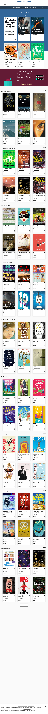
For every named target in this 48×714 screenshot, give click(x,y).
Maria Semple (21, 227)
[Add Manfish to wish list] (44, 543)
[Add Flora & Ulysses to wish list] (29, 372)
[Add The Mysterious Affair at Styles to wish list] (14, 315)
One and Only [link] (21, 397)
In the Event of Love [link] (22, 423)
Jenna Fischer (36, 482)
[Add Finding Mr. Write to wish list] (14, 402)
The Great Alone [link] (6, 195)
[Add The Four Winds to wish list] (29, 201)
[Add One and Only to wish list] (29, 402)
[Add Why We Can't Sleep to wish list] (14, 372)
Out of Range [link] (20, 282)
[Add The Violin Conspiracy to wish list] (29, 516)
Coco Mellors (6, 569)
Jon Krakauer (6, 139)
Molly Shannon (21, 596)
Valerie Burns (36, 284)
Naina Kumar (34, 62)
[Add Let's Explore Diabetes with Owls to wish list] (29, 459)
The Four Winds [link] (21, 195)
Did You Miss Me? (6, 548)
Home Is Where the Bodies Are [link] (8, 595)
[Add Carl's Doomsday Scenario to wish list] (44, 174)
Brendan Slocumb (22, 512)
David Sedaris (21, 455)
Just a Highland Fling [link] (35, 61)
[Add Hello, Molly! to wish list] (29, 600)
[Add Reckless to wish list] (44, 600)
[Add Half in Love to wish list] (44, 372)
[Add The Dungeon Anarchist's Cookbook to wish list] (44, 201)
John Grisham (21, 170)
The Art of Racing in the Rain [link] (38, 225)
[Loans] (44, 4)
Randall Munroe (6, 455)
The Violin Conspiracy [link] (22, 511)
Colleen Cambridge (37, 311)
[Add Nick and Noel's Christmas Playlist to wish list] (44, 402)
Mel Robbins (6, 170)
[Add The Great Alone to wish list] (14, 201)
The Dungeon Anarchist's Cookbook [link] (38, 195)
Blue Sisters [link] (5, 568)
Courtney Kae (21, 425)
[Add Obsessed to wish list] (44, 345)
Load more (24, 604)
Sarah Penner (21, 569)
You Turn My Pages (6, 377)
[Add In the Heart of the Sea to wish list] (29, 117)
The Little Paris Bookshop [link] (23, 252)
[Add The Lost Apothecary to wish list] (29, 574)
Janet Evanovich (21, 311)
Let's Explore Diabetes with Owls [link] (23, 454)
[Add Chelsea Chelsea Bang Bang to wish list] (14, 486)
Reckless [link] (35, 595)
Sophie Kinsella (6, 425)
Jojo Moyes (36, 425)
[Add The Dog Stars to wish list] (29, 40)
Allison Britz (36, 341)
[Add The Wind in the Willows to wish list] (14, 231)
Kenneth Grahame (7, 227)
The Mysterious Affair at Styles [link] (8, 309)
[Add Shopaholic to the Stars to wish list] (14, 429)
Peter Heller (21, 36)
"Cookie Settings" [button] (27, 709)
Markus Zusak (6, 113)
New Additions (24, 13)
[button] (16, 34)
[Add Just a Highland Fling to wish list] (42, 66)
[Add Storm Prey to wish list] (14, 288)
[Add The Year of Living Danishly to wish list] (44, 516)
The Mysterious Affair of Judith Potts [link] (10, 61)
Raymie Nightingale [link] (7, 340)
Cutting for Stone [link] (21, 138)
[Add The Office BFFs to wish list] (44, 486)
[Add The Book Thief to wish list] (14, 117)
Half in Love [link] (35, 366)
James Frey (21, 539)
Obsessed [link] (35, 340)
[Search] (1, 4)
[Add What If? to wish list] (14, 459)
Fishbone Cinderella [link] (22, 61)
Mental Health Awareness (8, 320)
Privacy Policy (31, 706)
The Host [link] (35, 138)
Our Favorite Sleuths (6, 262)
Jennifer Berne (36, 539)
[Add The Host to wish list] (44, 143)
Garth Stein (36, 227)
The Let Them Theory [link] (7, 168)
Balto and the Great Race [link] (8, 511)
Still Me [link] (34, 423)
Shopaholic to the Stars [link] (7, 423)
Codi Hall (35, 398)
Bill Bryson (36, 455)
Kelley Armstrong (7, 398)
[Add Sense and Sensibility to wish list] (14, 258)
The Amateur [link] (34, 34)
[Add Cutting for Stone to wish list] (29, 143)
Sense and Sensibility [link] (7, 252)
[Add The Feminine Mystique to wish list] (16, 40)
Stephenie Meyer (37, 139)
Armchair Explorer (6, 491)
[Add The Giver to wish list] (44, 117)
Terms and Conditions (22, 706)
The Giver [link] (35, 111)
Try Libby (13, 7)
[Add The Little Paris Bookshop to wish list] (29, 258)
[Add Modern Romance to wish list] (29, 486)
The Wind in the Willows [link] (8, 225)
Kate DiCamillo (6, 341)
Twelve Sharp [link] (20, 309)
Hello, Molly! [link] (20, 595)
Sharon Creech (6, 539)
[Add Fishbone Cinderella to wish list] (29, 66)
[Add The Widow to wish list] (29, 174)
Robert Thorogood (9, 62)
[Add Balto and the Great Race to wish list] (14, 516)
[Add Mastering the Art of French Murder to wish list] (44, 315)
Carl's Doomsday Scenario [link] (38, 168)
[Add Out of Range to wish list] (29, 288)
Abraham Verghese (22, 139)
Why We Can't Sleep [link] (7, 366)
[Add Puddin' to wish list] (44, 258)
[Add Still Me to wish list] (44, 429)
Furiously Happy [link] (21, 340)
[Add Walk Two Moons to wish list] (14, 543)
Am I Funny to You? (6, 434)
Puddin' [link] (34, 252)
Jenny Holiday (21, 398)
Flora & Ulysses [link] (21, 366)
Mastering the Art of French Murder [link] (38, 309)
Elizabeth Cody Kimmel (8, 512)
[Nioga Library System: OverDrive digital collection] (24, 1)
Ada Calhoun (6, 368)
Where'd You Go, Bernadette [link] (23, 225)
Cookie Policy (33, 710)
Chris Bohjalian (34, 36)
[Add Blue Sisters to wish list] (14, 574)
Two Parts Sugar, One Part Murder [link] (38, 282)
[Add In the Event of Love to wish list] (29, 429)
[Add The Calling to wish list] (29, 543)
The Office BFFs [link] (36, 480)
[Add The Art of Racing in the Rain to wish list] (44, 231)
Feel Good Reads (5, 205)
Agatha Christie (6, 311)
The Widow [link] (20, 168)
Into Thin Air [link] (5, 138)
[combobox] (21, 4)
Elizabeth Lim (21, 62)
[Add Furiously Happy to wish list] (29, 345)
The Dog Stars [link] (21, 34)
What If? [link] (4, 454)
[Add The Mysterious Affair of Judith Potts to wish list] (16, 66)
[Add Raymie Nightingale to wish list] (14, 345)
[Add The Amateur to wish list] (42, 40)
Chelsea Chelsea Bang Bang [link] (8, 480)
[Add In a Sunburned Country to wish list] (44, 459)
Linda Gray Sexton (37, 368)
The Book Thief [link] (6, 111)
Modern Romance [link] (21, 480)
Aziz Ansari (21, 482)
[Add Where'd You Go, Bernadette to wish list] (29, 231)
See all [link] (24, 15)
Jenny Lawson (21, 341)
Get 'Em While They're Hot (8, 148)
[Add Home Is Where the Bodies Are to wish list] (14, 600)
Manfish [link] (34, 538)
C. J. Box (20, 284)
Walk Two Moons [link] (6, 538)
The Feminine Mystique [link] (9, 34)
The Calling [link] (20, 538)
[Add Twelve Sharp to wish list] (29, 315)
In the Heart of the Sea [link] (22, 111)
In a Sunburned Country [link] (38, 454)
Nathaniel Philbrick (22, 113)
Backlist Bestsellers (6, 91)
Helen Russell (36, 512)
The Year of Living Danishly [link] (38, 511)
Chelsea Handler (6, 482)
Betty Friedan (8, 36)
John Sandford (6, 284)
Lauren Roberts (36, 596)
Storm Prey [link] (5, 282)
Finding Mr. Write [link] (6, 397)
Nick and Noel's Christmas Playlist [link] (38, 397)
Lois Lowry (36, 113)
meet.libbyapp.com (28, 84)
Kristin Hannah (6, 196)
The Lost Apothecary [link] (22, 568)
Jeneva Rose (6, 596)
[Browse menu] (46, 4)
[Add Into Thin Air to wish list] (14, 143)
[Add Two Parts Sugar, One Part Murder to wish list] (44, 288)
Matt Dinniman (36, 170)
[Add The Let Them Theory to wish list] (14, 174)
